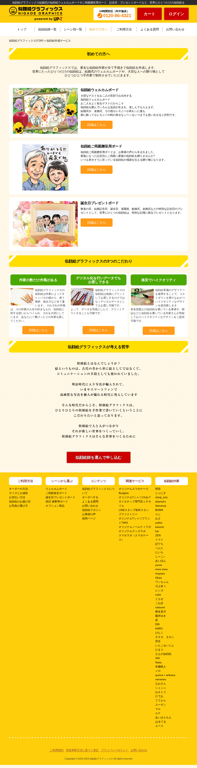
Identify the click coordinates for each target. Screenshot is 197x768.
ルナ (158, 713)
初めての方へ (98, 29)
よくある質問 (149, 29)
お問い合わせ (175, 29)
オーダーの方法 (18, 488)
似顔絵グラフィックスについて (98, 491)
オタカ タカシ (164, 636)
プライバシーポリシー (114, 750)
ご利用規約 (56, 750)
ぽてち (159, 543)
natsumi (160, 607)
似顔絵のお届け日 (20, 501)
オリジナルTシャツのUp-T (135, 497)
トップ (21, 29)
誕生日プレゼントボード (60, 497)
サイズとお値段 (18, 493)
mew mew (161, 569)
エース (159, 725)
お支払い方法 (17, 497)
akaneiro (160, 501)
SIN (157, 658)
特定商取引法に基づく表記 (82, 750)
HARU (159, 628)
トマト (159, 539)
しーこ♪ (160, 556)
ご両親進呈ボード (56, 493)
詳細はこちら (96, 124)
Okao (158, 577)
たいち (159, 552)
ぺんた (159, 548)
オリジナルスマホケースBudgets (133, 491)
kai (157, 531)
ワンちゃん (162, 581)
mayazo (160, 573)
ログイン (176, 14)
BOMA (159, 509)
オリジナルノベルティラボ (135, 526)
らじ (158, 514)
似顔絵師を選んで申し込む (98, 457)
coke (158, 594)
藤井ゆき (160, 615)
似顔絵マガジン (91, 509)
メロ (158, 670)
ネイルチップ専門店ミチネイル (135, 503)
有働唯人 (160, 666)
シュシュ (160, 687)
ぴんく (159, 632)
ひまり (159, 649)
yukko (158, 522)
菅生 (158, 641)
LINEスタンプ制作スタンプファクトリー (134, 512)
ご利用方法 (124, 29)
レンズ (159, 590)
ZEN (158, 535)
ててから (160, 700)
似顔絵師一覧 (47, 29)
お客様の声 (89, 514)
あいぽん (160, 560)
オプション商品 (55, 505)
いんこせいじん (164, 645)
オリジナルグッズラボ (132, 531)
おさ (158, 518)
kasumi (159, 526)
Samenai (160, 505)
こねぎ (159, 603)
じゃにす (160, 493)
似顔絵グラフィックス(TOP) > (28, 40)
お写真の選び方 (18, 505)
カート (149, 14)
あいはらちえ (163, 717)
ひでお (159, 696)
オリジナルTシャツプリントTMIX (134, 520)
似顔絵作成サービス (59, 40)
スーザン (160, 704)
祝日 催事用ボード (57, 501)
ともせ (159, 598)
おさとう (160, 692)
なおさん (160, 683)
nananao (160, 679)
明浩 (158, 488)
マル (158, 708)
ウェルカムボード (56, 488)
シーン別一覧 (73, 29)
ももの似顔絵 (163, 653)
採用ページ (89, 518)
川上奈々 (160, 586)
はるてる (160, 721)
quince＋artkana (165, 675)
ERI (157, 624)
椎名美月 (160, 611)
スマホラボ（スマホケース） (133, 537)
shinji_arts (161, 497)
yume (158, 565)
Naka (158, 662)
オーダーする (90, 497)
